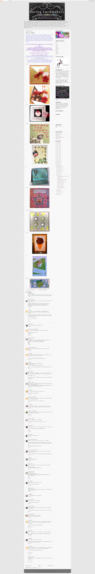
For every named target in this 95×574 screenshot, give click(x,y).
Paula (29, 530)
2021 (58, 147)
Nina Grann (30, 514)
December (59, 166)
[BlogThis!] (42, 289)
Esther (29, 371)
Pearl (29, 481)
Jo (26, 144)
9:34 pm (29, 491)
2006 (58, 194)
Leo (29, 362)
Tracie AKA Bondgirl (29, 210)
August (58, 171)
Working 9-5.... (60, 178)
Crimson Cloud (58, 136)
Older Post (50, 565)
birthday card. (44, 421)
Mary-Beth (30, 506)
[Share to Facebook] (44, 289)
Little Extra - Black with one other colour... (63, 176)
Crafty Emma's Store (59, 137)
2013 (58, 157)
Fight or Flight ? (60, 186)
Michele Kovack (31, 347)
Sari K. (29, 499)
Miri (56, 44)
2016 (58, 153)
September (59, 170)
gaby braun (30, 471)
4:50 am (29, 350)
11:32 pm (29, 517)
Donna (29, 520)
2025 (58, 142)
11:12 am (29, 379)
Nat (56, 43)
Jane (26, 255)
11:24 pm (29, 436)
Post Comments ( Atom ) (35, 567)
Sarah (29, 353)
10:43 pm (29, 431)
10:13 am (29, 359)
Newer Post (28, 565)
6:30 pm (29, 503)
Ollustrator (46, 571)
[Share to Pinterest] (46, 289)
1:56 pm (29, 307)
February (59, 191)
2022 (58, 146)
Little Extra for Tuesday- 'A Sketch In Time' (62, 180)
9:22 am (29, 447)
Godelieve (30, 418)
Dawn (56, 46)
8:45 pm (29, 511)
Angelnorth (30, 299)
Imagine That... (59, 138)
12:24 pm (29, 387)
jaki (29, 538)
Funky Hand (58, 135)
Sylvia (57, 54)
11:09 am (29, 496)
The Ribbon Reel (59, 134)
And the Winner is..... (61, 182)
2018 (58, 151)
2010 (58, 161)
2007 (58, 165)
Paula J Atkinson (31, 439)
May (58, 175)
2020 (58, 148)
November (59, 167)
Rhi (26, 166)
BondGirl (30, 382)
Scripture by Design (32, 329)
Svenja (57, 45)
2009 (58, 162)
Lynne (27, 104)
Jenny (57, 53)
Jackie (29, 425)
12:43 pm (29, 535)
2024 (58, 143)
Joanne (57, 47)
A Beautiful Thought (61, 187)
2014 (58, 156)
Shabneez (57, 48)
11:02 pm (29, 335)
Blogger (55, 571)
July (58, 172)
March (58, 190)
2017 (58, 152)
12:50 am (29, 543)
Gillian (27, 123)
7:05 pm (29, 321)
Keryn (27, 232)
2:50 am (29, 478)
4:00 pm (29, 408)
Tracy (27, 187)
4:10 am (29, 344)
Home (39, 565)
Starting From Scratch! (61, 181)
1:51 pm (29, 394)
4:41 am (29, 485)
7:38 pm (29, 326)
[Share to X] (43, 289)
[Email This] (40, 289)
